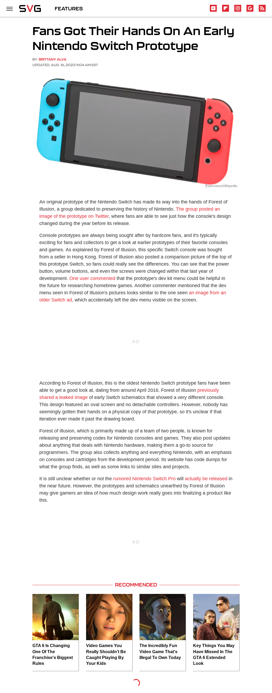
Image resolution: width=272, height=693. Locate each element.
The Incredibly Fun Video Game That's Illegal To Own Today (160, 651)
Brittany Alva (52, 59)
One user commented (92, 278)
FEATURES (69, 8)
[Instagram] (237, 10)
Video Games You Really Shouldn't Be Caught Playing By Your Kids (106, 654)
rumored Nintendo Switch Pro (144, 478)
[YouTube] (213, 10)
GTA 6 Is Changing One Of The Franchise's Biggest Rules (52, 654)
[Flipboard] (225, 10)
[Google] (249, 10)
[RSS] (262, 10)
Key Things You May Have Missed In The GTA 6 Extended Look (214, 654)
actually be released (206, 478)
